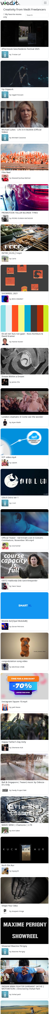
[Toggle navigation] (45, 3)
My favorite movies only (12, 15)
